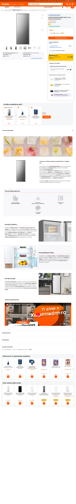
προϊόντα (15, 4)
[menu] (12, 4)
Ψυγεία (14, 349)
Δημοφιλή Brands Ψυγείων (22, 349)
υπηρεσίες (22, 4)
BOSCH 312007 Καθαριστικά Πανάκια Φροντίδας (36, 117)
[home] (6, 4)
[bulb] (18, 4)
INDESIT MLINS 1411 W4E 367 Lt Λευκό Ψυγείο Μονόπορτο (32, 394)
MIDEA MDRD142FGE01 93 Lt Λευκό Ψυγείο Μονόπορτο (56, 394)
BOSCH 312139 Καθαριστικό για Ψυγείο (8, 367)
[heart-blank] (67, 4)
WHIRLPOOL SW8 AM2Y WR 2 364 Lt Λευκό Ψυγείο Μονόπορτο (67, 394)
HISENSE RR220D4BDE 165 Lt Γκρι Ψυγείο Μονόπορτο (9, 117)
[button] (70, 0)
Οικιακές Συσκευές (8, 349)
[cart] (72, 4)
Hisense (30, 349)
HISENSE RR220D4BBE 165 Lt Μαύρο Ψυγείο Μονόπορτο (20, 394)
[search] (30, 4)
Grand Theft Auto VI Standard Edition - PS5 (56, 367)
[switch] (72, 57)
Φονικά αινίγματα (67, 366)
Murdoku (44, 366)
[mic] (61, 4)
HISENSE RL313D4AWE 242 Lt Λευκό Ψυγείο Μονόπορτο (8, 394)
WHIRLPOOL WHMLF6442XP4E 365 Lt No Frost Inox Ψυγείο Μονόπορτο (44, 394)
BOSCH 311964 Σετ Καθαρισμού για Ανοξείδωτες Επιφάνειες (32, 367)
